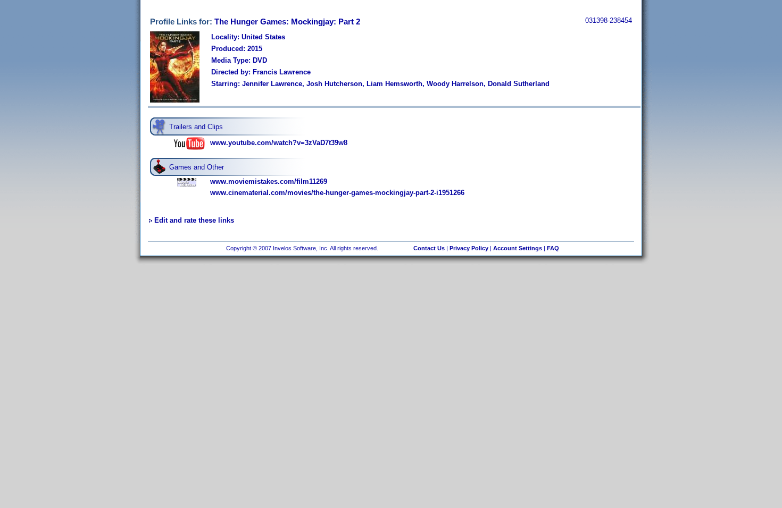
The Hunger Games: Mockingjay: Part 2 (287, 21)
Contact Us (429, 248)
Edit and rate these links (194, 220)
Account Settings (517, 248)
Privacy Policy (469, 248)
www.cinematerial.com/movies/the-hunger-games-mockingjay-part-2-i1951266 (337, 193)
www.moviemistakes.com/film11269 (268, 181)
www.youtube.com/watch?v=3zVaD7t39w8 (278, 143)
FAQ (553, 248)
